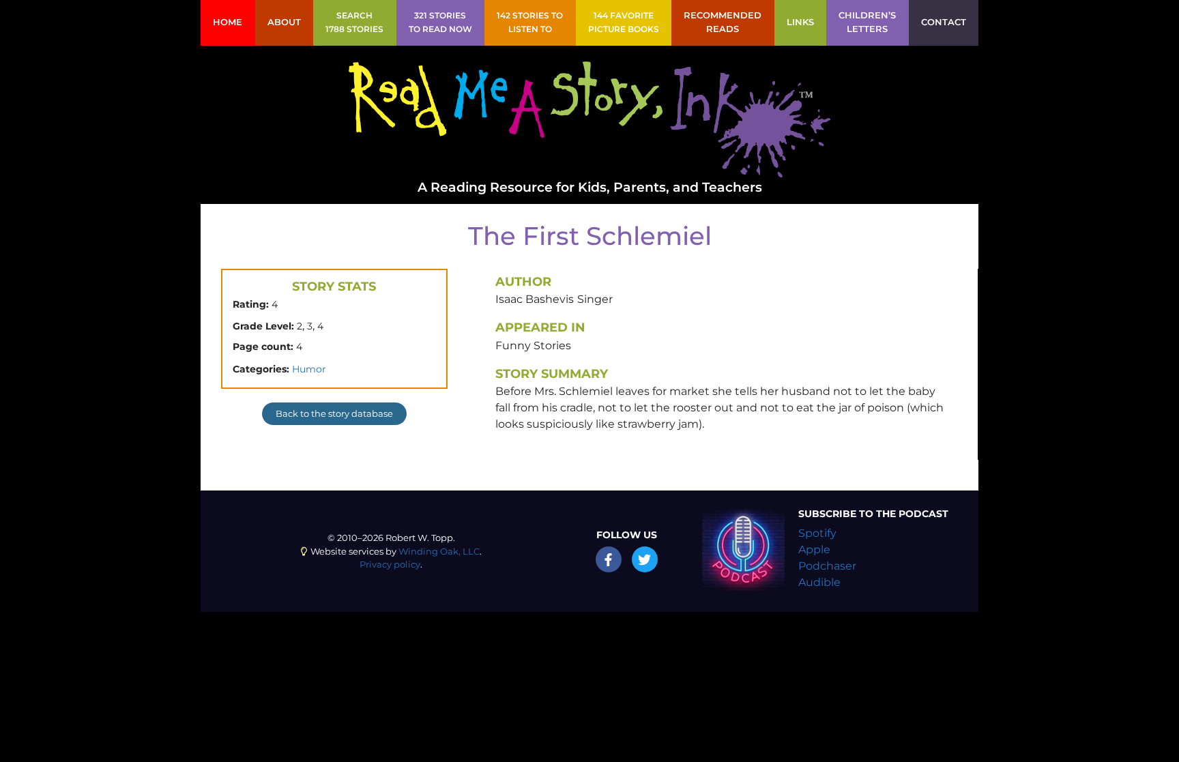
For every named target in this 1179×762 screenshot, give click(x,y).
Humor (309, 369)
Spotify (817, 533)
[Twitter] (645, 559)
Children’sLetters (867, 22)
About (284, 22)
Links (800, 22)
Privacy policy (390, 564)
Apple (814, 549)
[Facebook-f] (609, 559)
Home (227, 22)
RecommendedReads (722, 22)
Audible (819, 582)
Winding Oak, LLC (439, 551)
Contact (943, 22)
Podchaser (827, 565)
